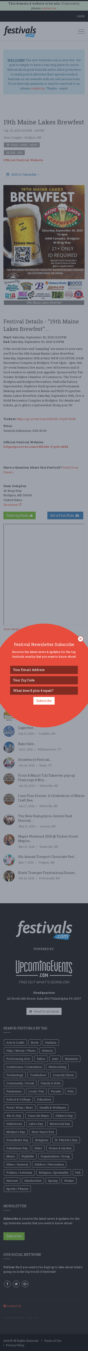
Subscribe (44, 701)
